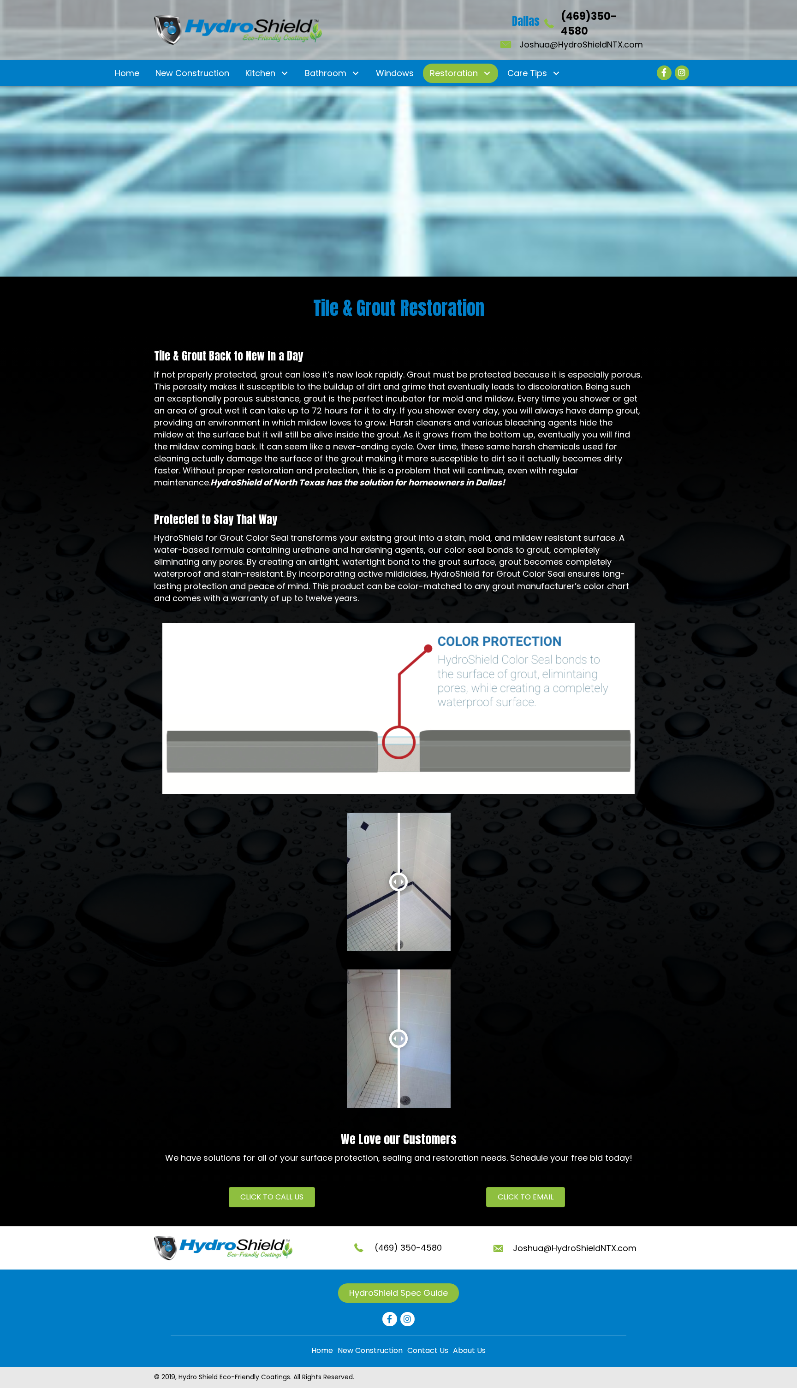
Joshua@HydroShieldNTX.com (581, 44)
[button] (284, 73)
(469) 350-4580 (408, 1247)
